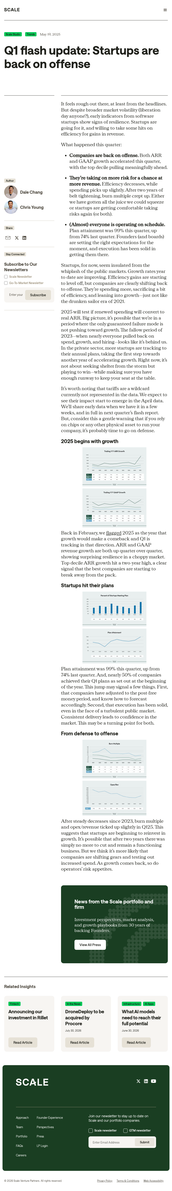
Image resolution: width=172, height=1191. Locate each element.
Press (40, 1136)
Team (19, 1127)
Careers (21, 1155)
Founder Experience (50, 1117)
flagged (113, 532)
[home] (12, 10)
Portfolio (21, 1136)
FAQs (19, 1146)
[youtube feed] (153, 1082)
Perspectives (45, 1127)
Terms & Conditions (128, 1180)
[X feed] (138, 1082)
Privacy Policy (104, 1180)
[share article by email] (8, 238)
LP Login (42, 1146)
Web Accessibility (153, 1180)
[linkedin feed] (146, 1082)
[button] (163, 10)
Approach (22, 1117)
